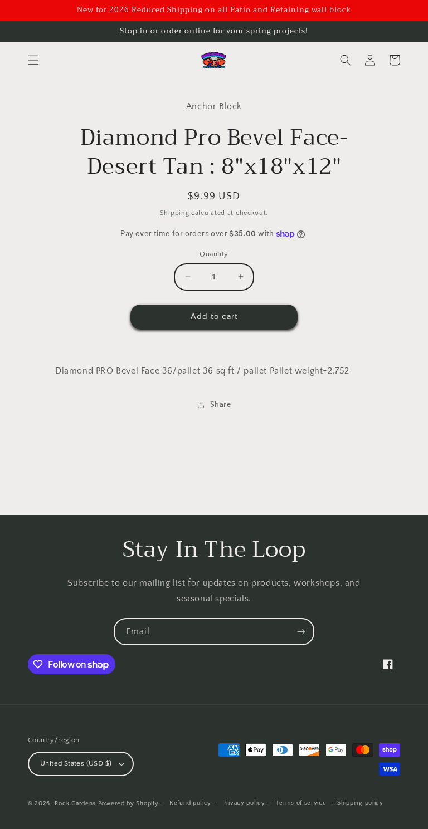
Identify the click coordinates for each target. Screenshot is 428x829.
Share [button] (220, 404)
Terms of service (301, 802)
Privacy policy (243, 802)
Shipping (174, 213)
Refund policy (190, 802)
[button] (33, 60)
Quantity (214, 254)
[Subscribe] (301, 631)
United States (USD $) (75, 763)
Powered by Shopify (128, 803)
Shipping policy (360, 802)
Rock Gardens (75, 803)
